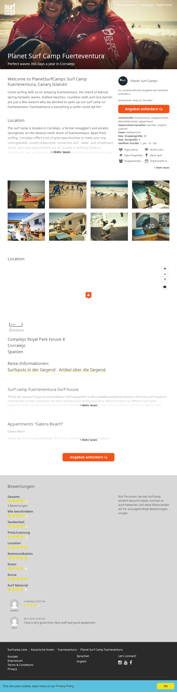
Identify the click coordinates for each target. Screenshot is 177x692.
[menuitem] (95, 661)
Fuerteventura (67, 650)
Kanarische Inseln (42, 650)
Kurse (12, 575)
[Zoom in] (165, 268)
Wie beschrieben (20, 511)
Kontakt (13, 656)
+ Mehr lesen (61, 152)
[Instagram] (120, 662)
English (81, 661)
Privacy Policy (64, 686)
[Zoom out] (165, 274)
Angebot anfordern (142, 109)
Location (14, 543)
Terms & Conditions (20, 665)
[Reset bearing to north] (165, 279)
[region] (88, 298)
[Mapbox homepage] (16, 330)
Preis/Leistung (19, 532)
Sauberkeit (16, 522)
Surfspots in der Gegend (31, 369)
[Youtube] (126, 662)
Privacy (12, 669)
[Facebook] (131, 662)
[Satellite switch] (165, 287)
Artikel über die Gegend (82, 369)
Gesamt (14, 497)
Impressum (15, 661)
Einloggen (147, 5)
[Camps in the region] (9, 9)
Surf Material (18, 585)
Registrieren (164, 5)
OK (166, 686)
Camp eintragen (126, 5)
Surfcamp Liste (17, 650)
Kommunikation (20, 553)
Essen (12, 564)
